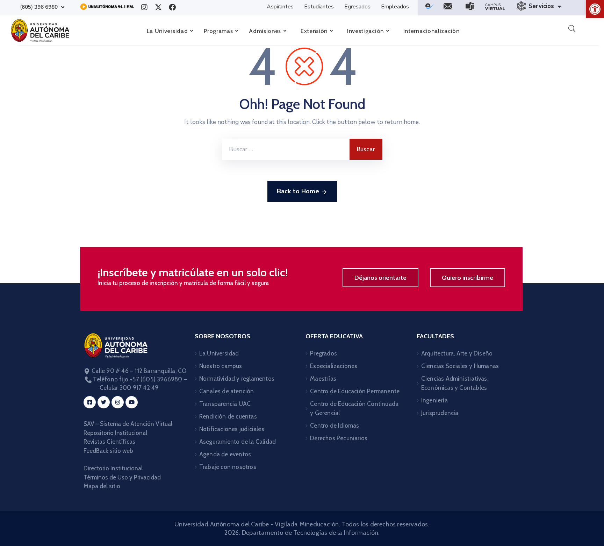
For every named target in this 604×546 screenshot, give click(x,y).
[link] (595, 9)
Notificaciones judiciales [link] (231, 429)
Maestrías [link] (323, 378)
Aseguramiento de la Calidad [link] (237, 441)
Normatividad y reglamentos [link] (236, 378)
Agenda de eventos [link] (225, 454)
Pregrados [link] (323, 353)
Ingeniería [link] (434, 400)
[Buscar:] (286, 149)
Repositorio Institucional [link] (116, 432)
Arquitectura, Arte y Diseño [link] (456, 353)
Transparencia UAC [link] (225, 403)
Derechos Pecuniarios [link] (338, 438)
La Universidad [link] (219, 353)
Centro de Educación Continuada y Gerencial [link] (354, 408)
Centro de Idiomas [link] (334, 425)
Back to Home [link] (298, 191)
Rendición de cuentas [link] (228, 416)
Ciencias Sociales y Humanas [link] (460, 365)
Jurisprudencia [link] (440, 412)
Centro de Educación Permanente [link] (355, 391)
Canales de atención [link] (226, 391)
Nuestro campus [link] (220, 365)
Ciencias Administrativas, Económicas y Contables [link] (454, 383)
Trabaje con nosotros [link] (227, 466)
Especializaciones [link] (333, 365)
